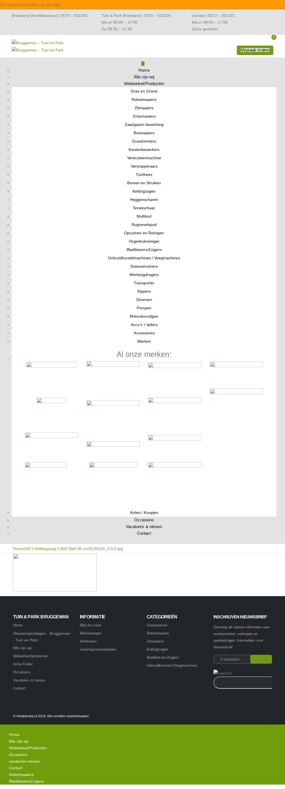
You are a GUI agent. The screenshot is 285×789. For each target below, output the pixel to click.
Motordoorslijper (144, 316)
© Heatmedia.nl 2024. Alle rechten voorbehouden (51, 716)
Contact (144, 533)
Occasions (144, 519)
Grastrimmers (144, 141)
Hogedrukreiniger (144, 241)
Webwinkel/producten (30, 656)
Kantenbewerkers (144, 149)
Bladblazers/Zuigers (144, 249)
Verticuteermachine (144, 158)
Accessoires (144, 333)
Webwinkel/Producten (144, 83)
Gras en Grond (144, 91)
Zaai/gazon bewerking (144, 124)
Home (143, 70)
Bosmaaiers (144, 133)
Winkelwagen (90, 633)
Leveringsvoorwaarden (98, 649)
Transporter (144, 283)
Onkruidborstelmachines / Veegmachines (144, 258)
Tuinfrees (144, 174)
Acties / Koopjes (144, 512)
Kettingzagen (144, 191)
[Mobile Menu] (142, 63)
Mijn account (90, 625)
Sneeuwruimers (144, 266)
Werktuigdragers (144, 274)
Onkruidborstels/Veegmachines (172, 665)
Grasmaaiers (144, 116)
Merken (144, 341)
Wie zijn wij (144, 76)
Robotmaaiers (144, 99)
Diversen (144, 299)
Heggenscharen (144, 199)
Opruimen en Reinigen (144, 233)
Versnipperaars (144, 166)
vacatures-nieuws (24, 761)
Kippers (144, 291)
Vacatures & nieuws (144, 526)
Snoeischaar (144, 208)
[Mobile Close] (1, 728)
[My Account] (231, 51)
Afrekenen (88, 641)
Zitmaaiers (144, 108)
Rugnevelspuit (144, 224)
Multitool (144, 216)
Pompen (144, 308)
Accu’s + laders (144, 324)
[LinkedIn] (270, 718)
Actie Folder (23, 664)
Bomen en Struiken (144, 183)
